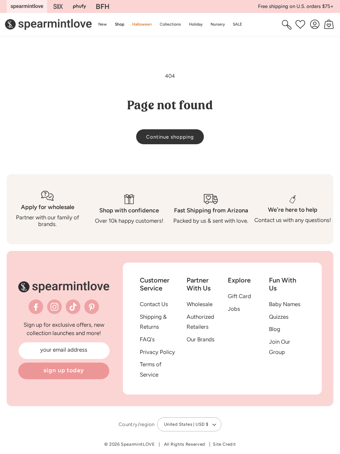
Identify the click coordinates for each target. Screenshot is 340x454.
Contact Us (154, 304)
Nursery (218, 24)
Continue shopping (170, 137)
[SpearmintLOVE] (27, 6)
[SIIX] (58, 6)
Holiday (196, 24)
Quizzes (279, 316)
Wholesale (199, 304)
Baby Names (284, 304)
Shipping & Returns (153, 321)
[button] (119, 24)
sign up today (63, 370)
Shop (119, 24)
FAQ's (147, 339)
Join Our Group (279, 346)
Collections (170, 24)
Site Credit (224, 444)
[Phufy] (79, 6)
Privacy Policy (157, 352)
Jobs (234, 308)
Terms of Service (150, 369)
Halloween (142, 24)
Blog (274, 329)
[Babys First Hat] (102, 6)
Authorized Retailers (200, 321)
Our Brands (200, 339)
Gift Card (239, 296)
